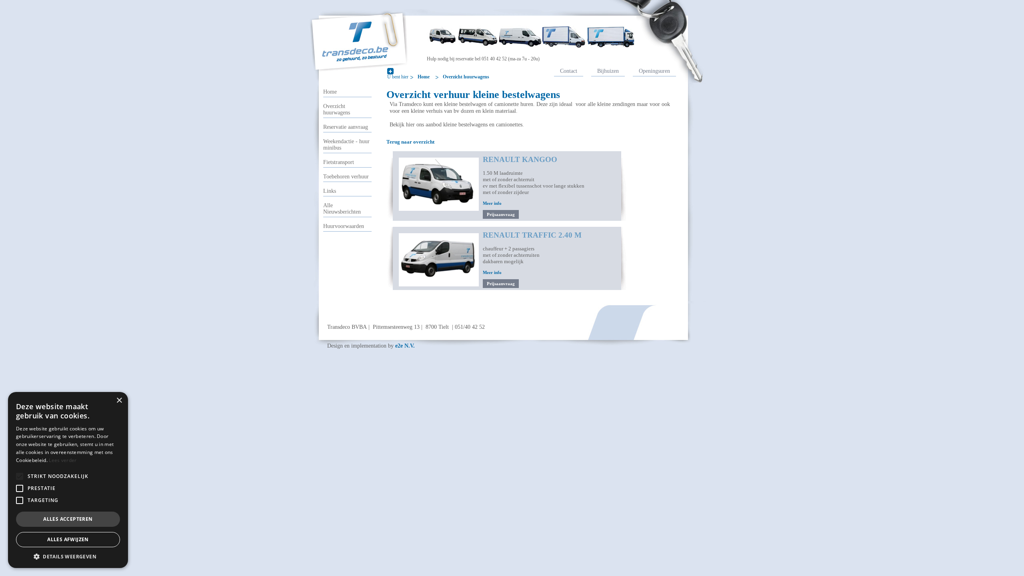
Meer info (492, 203)
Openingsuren (654, 71)
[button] (20, 476)
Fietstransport (338, 162)
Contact (568, 71)
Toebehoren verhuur (346, 177)
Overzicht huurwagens (466, 76)
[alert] (68, 480)
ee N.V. (405, 345)
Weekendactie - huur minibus (346, 144)
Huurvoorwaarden (343, 226)
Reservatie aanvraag (345, 127)
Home (424, 76)
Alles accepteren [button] (67, 519)
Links (329, 191)
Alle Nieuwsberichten (342, 208)
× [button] (119, 401)
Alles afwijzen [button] (68, 539)
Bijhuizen (608, 71)
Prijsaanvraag (501, 214)
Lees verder (62, 460)
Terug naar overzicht (410, 142)
